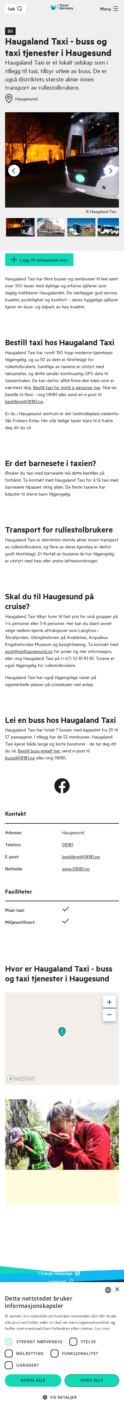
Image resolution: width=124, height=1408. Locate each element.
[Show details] (62, 1032)
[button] (62, 1397)
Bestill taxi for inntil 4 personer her (66, 387)
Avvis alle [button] (91, 1380)
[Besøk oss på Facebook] (62, 785)
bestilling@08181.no (24, 401)
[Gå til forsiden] (62, 7)
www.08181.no (76, 868)
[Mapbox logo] (21, 1078)
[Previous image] (14, 171)
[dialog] (62, 1345)
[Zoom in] (109, 1002)
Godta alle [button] (33, 1380)
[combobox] (108, 1290)
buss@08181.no (20, 757)
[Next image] (110, 171)
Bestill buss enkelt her (39, 750)
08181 (67, 844)
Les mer (102, 1328)
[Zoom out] (109, 1014)
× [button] (116, 1289)
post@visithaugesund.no (29, 651)
